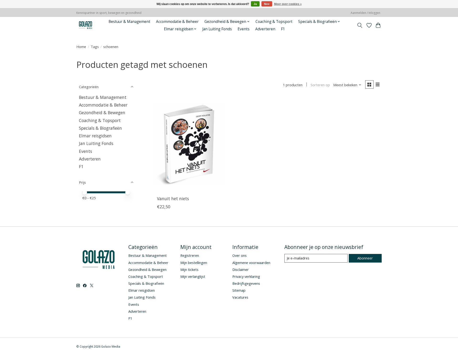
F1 (283, 29)
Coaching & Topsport (273, 21)
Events (244, 29)
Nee (267, 4)
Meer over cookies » (288, 4)
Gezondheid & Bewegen (102, 112)
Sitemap (238, 290)
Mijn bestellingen (193, 262)
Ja (255, 4)
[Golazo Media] (85, 25)
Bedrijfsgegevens (246, 283)
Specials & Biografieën (100, 128)
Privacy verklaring (246, 276)
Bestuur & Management (129, 21)
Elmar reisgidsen (95, 136)
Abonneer (365, 258)
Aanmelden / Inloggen (365, 13)
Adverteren (265, 29)
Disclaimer (240, 269)
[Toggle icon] (359, 25)
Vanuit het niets (173, 198)
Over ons (239, 255)
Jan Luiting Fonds (217, 29)
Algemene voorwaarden (251, 262)
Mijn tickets (189, 269)
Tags (95, 46)
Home (81, 46)
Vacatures (240, 297)
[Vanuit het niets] (189, 144)
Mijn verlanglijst (192, 276)
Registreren (189, 255)
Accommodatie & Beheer (177, 21)
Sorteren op (320, 84)
